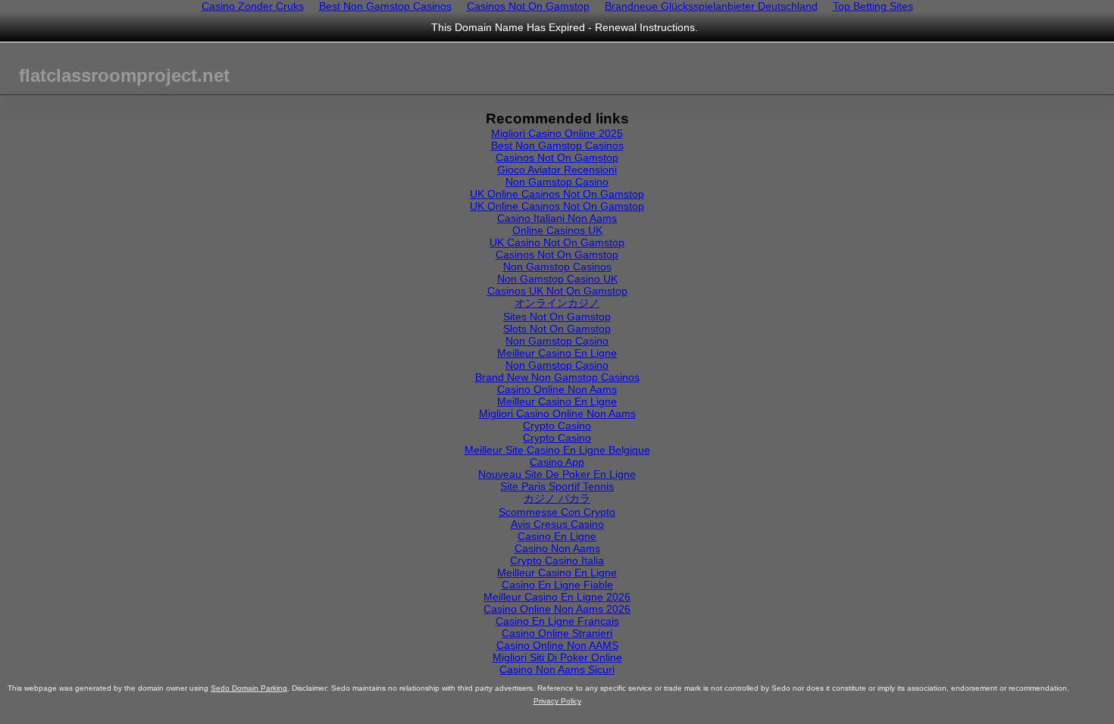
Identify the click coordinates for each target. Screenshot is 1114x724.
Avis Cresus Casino (557, 524)
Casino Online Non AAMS (557, 645)
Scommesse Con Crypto (557, 512)
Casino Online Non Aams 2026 (557, 609)
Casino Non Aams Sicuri (557, 669)
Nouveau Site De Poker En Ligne (557, 474)
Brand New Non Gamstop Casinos (557, 377)
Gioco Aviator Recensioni (557, 170)
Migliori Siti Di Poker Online (557, 657)
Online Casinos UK (557, 230)
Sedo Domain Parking (249, 688)
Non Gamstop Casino (557, 182)
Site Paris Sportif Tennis (557, 486)
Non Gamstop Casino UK (557, 279)
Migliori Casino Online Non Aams (557, 413)
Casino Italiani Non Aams (557, 218)
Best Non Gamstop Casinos (557, 145)
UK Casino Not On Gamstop (557, 242)
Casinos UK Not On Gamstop (557, 291)
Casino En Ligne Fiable (557, 585)
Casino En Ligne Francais (557, 621)
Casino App (557, 462)
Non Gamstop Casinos (557, 267)
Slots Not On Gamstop (557, 329)
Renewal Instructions (645, 27)
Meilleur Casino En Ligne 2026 (557, 597)
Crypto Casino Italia (557, 560)
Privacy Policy (557, 701)
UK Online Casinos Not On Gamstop (557, 194)
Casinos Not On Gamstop (557, 157)
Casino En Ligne (557, 536)
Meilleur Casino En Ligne (557, 353)
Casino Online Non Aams (557, 389)
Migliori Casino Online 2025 (557, 133)
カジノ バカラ (557, 498)
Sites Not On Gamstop (557, 317)
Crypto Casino (557, 426)
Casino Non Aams (557, 548)
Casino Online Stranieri (557, 633)
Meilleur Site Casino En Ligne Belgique (557, 450)
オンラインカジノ (557, 303)
